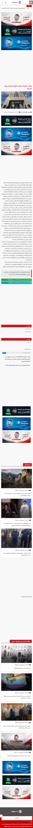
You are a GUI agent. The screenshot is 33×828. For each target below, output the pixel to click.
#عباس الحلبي (28, 331)
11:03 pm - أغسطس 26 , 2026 (22, 550)
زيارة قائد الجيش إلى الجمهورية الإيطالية (22, 668)
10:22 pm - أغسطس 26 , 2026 (22, 692)
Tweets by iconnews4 (26, 596)
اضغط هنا (11, 274)
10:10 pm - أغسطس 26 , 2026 (22, 722)
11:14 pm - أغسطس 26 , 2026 (22, 520)
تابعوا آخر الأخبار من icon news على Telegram (19, 282)
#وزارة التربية (28, 328)
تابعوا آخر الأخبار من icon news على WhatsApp (19, 279)
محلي (29, 112)
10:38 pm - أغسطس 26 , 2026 (22, 664)
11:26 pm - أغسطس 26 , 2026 (22, 490)
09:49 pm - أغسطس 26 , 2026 (22, 752)
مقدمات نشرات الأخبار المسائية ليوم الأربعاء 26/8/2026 (19, 755)
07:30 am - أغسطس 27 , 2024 (11, 112)
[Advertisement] (16, 303)
